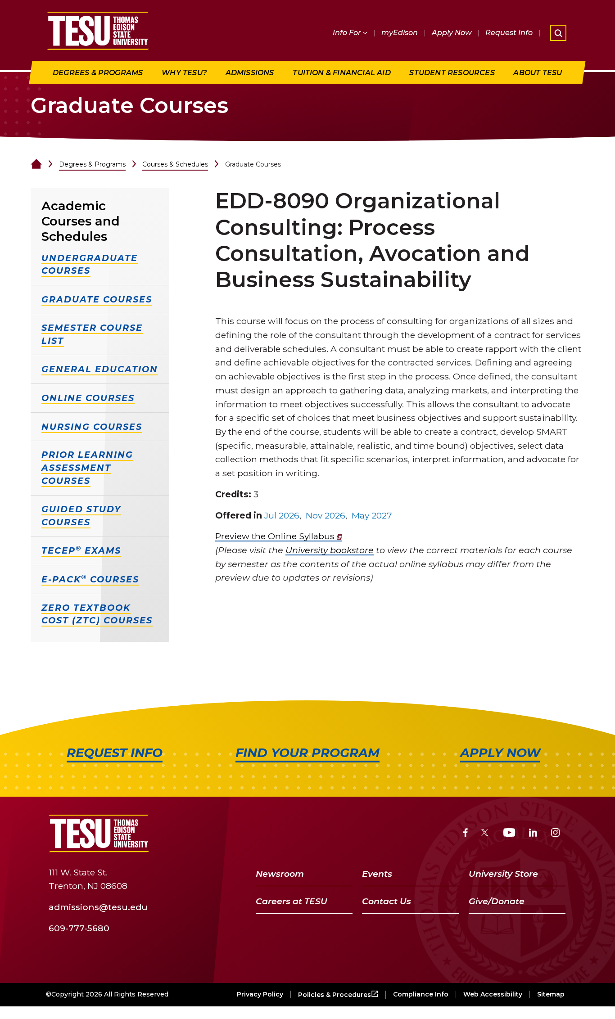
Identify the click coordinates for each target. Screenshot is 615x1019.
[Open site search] (558, 33)
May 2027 (372, 515)
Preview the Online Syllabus (276, 536)
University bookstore (329, 550)
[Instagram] (555, 833)
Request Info (509, 32)
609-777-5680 (79, 928)
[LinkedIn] (533, 833)
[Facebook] (465, 833)
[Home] (36, 164)
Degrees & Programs (92, 164)
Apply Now (451, 32)
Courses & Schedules (175, 164)
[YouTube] (509, 833)
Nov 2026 (325, 515)
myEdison (399, 32)
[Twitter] (485, 833)
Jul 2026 (281, 515)
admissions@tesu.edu (98, 907)
